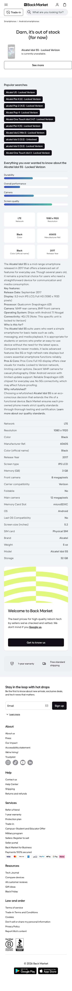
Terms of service (14, 907)
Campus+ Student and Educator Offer (25, 828)
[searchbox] (49, 12)
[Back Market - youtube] (22, 762)
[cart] (64, 4)
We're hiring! (11, 752)
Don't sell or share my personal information (27, 921)
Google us (35, 627)
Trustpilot (10, 756)
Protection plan (13, 819)
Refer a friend (12, 809)
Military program (14, 833)
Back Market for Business (18, 847)
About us (10, 733)
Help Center (11, 784)
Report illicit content (16, 931)
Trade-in (9, 823)
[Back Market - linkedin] (30, 762)
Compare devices (14, 877)
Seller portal (11, 842)
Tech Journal (12, 872)
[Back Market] (36, 4)
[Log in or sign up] (57, 4)
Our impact (11, 742)
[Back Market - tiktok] (15, 762)
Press (8, 738)
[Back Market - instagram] (8, 762)
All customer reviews (16, 882)
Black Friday (11, 891)
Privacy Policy (12, 926)
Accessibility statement (17, 747)
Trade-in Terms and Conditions (21, 912)
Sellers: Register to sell (17, 838)
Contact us (11, 779)
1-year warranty (13, 814)
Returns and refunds (16, 793)
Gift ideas (10, 886)
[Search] (29, 12)
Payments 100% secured (18, 852)
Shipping (10, 788)
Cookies (9, 917)
